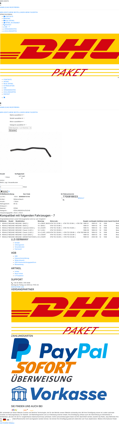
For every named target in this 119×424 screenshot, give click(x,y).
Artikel (17, 271)
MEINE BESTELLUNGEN (17, 12)
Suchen (13, 130)
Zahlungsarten (19, 245)
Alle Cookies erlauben (7, 423)
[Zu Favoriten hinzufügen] (9, 191)
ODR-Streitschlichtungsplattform (25, 262)
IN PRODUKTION (8, 86)
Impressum (18, 249)
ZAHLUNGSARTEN (10, 31)
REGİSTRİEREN (14, 7)
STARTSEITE (9, 16)
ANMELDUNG (4, 7)
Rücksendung (19, 264)
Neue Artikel (19, 273)
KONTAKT (8, 25)
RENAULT (81, 198)
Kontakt (17, 243)
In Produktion (19, 275)
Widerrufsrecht (19, 260)
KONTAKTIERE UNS (17, 287)
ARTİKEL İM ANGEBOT (12, 23)
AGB (6, 27)
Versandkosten (19, 247)
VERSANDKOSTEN (10, 29)
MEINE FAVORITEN (31, 12)
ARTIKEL (7, 18)
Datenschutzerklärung (22, 258)
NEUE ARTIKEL (10, 20)
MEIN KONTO (4, 12)
